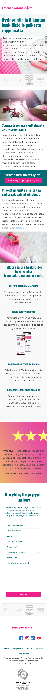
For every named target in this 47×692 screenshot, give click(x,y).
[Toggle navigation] (5, 3)
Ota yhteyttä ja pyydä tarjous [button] (23, 180)
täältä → (20, 227)
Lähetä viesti (23, 594)
